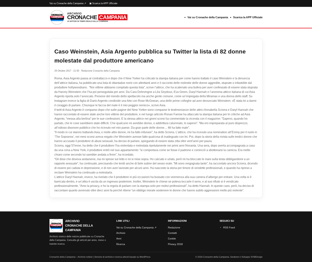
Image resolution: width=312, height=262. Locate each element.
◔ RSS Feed (227, 227)
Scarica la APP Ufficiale (248, 17)
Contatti (172, 232)
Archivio (120, 232)
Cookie (172, 238)
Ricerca (120, 244)
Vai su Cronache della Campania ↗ (67, 3)
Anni (118, 238)
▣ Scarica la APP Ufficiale (103, 3)
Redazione (174, 227)
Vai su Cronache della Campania (207, 17)
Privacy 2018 (175, 244)
